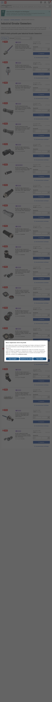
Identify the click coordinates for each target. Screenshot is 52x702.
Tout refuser (39, 359)
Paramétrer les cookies (26, 359)
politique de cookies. (22, 354)
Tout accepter (13, 359)
